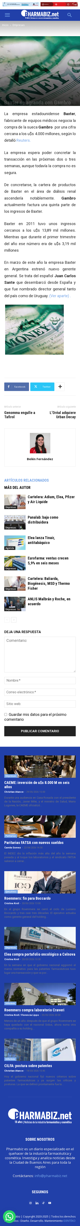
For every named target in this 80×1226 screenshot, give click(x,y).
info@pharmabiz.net (51, 1175)
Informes (10, 1003)
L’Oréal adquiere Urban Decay (63, 415)
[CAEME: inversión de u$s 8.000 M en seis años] (40, 766)
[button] (7, 15)
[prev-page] (7, 619)
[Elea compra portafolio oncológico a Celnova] (40, 938)
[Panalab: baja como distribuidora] (15, 522)
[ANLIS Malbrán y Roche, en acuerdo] (15, 604)
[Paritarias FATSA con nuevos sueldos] (40, 826)
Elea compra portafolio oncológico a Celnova (39, 954)
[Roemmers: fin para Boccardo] (40, 882)
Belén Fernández (40, 459)
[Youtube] (49, 1202)
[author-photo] (40, 453)
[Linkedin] (37, 1202)
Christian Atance (13, 792)
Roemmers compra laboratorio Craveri (34, 1010)
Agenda (10, 548)
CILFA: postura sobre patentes (28, 1065)
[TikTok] (43, 1202)
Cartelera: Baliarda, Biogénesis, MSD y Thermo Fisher (49, 583)
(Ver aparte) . (60, 296)
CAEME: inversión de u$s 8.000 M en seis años (37, 784)
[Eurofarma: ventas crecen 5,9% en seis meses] (15, 563)
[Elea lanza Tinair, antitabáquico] (15, 542)
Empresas (19, 25)
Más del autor (17, 487)
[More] (60, 387)
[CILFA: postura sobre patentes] (40, 1050)
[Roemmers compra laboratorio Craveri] (40, 994)
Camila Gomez (12, 847)
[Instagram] (30, 1202)
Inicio (5, 25)
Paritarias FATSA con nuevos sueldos (34, 842)
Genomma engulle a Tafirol (19, 415)
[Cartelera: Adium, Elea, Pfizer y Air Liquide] (15, 502)
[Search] (70, 15)
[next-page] (13, 619)
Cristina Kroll (11, 903)
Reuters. (23, 140)
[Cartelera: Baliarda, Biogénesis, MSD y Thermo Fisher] (15, 583)
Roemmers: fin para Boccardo (27, 898)
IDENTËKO (69, 1221)
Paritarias (11, 835)
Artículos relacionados (26, 480)
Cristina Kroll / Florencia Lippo (21, 1015)
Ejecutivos (11, 891)
